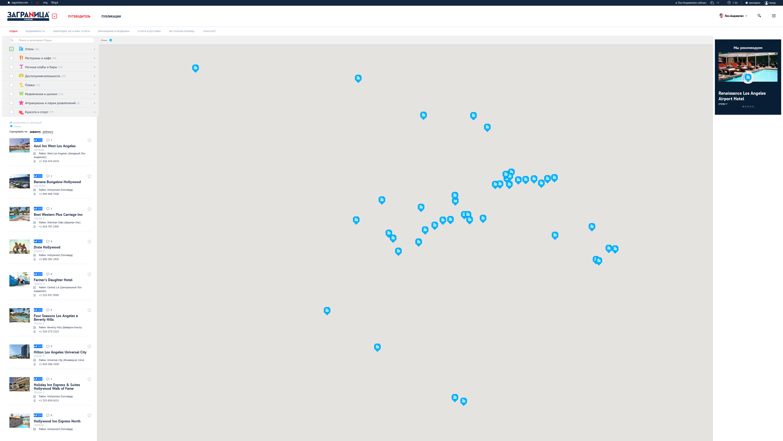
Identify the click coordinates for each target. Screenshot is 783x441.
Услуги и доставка (149, 31)
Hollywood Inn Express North (57, 424)
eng (45, 2)
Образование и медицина (113, 31)
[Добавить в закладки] (88, 140)
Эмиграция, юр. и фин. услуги (71, 31)
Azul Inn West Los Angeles (60, 150)
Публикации (111, 16)
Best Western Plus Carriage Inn (58, 217)
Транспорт (209, 31)
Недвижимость (35, 31)
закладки (754, 2)
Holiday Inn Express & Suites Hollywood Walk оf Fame (57, 389)
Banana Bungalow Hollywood (57, 185)
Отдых (13, 31)
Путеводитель (79, 16)
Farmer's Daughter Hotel (58, 284)
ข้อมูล (54, 2)
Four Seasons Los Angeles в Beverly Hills (58, 320)
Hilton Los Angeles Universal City (60, 355)
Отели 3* (723, 104)
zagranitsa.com (20, 2)
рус (38, 2)
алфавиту (35, 132)
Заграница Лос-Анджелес (28, 16)
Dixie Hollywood (53, 250)
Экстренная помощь (182, 31)
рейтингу (48, 132)
